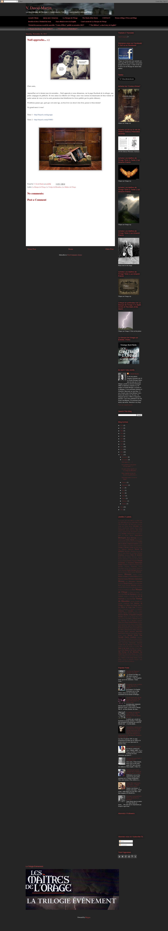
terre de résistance (128, 644)
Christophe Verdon (133, 542)
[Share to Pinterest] (64, 184)
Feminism (127, 566)
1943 (128, 520)
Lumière (120, 613)
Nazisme (120, 616)
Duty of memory (136, 555)
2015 (121, 449)
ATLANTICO (134, 531)
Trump (137, 655)
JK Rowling (125, 587)
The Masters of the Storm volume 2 (132, 650)
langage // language (129, 596)
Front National (132, 568)
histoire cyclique (137, 574)
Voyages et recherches (128, 659)
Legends (137, 601)
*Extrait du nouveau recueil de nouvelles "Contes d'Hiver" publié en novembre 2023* (56, 25)
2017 (121, 444)
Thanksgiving (136, 644)
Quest (140, 624)
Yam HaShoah (131, 661)
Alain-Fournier (125, 528)
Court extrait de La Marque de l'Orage (94, 21)
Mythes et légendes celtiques (133, 614)
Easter (119, 557)
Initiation (133, 585)
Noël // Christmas (133, 618)
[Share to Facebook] (62, 184)
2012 (121, 507)
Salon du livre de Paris (132, 633)
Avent (119, 533)
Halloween (139, 570)
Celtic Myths (130, 540)
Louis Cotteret (138, 611)
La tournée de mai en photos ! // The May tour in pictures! (134, 685)
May (123, 493)
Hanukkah (125, 572)
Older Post (109, 249)
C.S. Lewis (139, 538)
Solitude (125, 641)
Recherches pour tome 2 (124, 628)
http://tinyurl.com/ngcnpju (43, 114)
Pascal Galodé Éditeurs (131, 622)
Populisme (124, 624)
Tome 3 (137, 654)
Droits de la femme (131, 553)
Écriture (124, 557)
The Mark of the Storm (90, 18)
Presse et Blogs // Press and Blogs (126, 18)
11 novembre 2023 (122, 520)
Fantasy (120, 564)
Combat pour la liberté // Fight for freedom (130, 542)
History (121, 581)
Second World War (135, 635)
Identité (126, 583)
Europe (140, 560)
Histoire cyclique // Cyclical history (128, 576)
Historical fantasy (123, 579)
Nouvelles (123, 620)
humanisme (120, 583)
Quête (119, 626)
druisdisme (127, 555)
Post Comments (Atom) (74, 255)
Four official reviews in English (66, 21)
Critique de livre (133, 547)
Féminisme (134, 566)
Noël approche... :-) (127, 462)
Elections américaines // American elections (128, 558)
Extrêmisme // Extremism (126, 563)
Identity (130, 583)
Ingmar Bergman (126, 585)
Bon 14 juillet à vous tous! (133, 747)
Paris (123, 622)
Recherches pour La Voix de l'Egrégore (132, 626)
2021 (121, 433)
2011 (121, 510)
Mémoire (120, 615)
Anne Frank (139, 530)
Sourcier (136, 641)
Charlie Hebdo (125, 542)
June (123, 490)
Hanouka (120, 572)
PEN (139, 622)
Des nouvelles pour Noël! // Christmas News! (133, 759)
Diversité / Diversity (130, 551)
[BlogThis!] (59, 184)
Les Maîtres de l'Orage (69, 187)
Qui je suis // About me (50, 18)
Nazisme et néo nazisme (129, 616)
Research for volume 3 (131, 629)
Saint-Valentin (121, 633)
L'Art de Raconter (133, 587)
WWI (126, 661)
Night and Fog (121, 618)
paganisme (139, 620)
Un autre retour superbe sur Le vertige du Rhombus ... (130, 469)
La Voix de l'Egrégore (129, 594)
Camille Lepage (121, 540)
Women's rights (138, 659)
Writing (120, 661)
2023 (121, 428)
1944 (131, 520)
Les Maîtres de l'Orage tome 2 (133, 605)
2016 (121, 447)
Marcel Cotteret (127, 613)
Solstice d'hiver (130, 641)
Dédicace (124, 549)
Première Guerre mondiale (133, 624)
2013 (121, 455)
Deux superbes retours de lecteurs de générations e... (130, 474)
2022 (121, 431)
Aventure (124, 533)
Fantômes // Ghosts (128, 564)
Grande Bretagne (131, 570)
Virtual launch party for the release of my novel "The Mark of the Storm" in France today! (133, 700)
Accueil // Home (33, 18)
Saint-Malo (139, 631)
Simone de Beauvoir (134, 639)
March (124, 498)
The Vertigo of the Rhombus (128, 652)
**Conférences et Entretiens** (68, 29)
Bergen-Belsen (138, 535)
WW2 (123, 661)
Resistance (140, 629)
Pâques (120, 622)
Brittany (133, 538)
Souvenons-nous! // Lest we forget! (129, 478)
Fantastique (138, 562)
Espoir (124, 560)
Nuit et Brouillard (131, 620)
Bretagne (122, 537)
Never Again (139, 616)
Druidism (139, 553)
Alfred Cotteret (138, 528)
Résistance (121, 631)
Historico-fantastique (135, 579)
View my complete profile (125, 405)
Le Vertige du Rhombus (53, 187)
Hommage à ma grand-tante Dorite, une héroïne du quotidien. (134, 797)
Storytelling (125, 642)
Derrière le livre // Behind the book (39, 21)
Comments (124, 845)
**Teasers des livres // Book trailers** (40, 29)
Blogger (87, 917)
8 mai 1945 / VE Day (127, 524)
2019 (121, 439)
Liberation (139, 607)
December (125, 457)
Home (70, 249)
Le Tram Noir (128, 599)
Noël (127, 618)
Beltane (131, 535)
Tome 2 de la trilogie (130, 654)
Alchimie (132, 528)
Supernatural (132, 643)
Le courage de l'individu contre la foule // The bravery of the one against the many (133, 714)
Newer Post (31, 249)
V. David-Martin (39, 7)
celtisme (136, 540)
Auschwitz (139, 531)
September (125, 485)
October (124, 482)
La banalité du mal (127, 589)
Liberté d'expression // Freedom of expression (130, 609)
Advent (130, 526)
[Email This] (57, 184)
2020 (121, 436)
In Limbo (135, 583)
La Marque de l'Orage (70, 18)
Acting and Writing (123, 526)
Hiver (127, 581)
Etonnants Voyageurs (132, 560)
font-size (126, 568)
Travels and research (131, 655)
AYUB (129, 533)
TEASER (120, 644)
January (124, 504)
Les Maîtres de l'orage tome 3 (127, 607)
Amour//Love (121, 530)
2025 (121, 425)
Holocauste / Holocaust (135, 581)
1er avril (135, 520)
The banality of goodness (133, 646)
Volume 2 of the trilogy (127, 657)
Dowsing (138, 551)
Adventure (136, 526)
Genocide (124, 570)
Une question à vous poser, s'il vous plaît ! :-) (129, 465)
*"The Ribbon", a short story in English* (102, 25)
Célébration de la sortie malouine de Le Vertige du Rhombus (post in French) (133, 771)
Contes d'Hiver (130, 545)
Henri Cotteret (131, 572)
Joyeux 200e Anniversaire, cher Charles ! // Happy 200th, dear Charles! (133, 784)
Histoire (127, 574)
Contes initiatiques (138, 545)
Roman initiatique (130, 631)
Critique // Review (123, 547)
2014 (121, 452)
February (124, 501)
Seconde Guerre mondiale (127, 637)
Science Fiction (122, 635)
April (123, 496)
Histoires (140, 576)
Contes (124, 545)
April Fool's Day (126, 531)
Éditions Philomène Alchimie (134, 557)
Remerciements (133, 627)
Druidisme (121, 555)
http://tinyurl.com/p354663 (43, 119)
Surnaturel (139, 643)
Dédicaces (130, 549)
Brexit (128, 538)
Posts (122, 841)
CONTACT (106, 18)
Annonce (120, 531)
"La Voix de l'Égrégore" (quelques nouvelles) (133, 672)
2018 (121, 441)
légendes (133, 601)
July (123, 488)
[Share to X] (60, 184)
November (125, 460)
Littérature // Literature (125, 611)
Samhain (140, 633)
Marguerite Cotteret (137, 613)
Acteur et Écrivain (137, 524)
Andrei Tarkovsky (130, 530)
